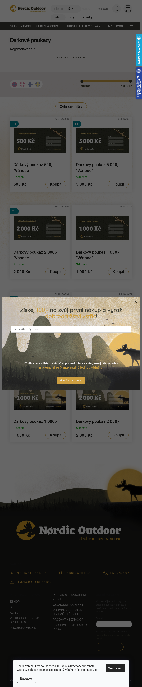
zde (95, 669)
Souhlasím (115, 668)
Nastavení (26, 678)
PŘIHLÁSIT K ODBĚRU (71, 380)
